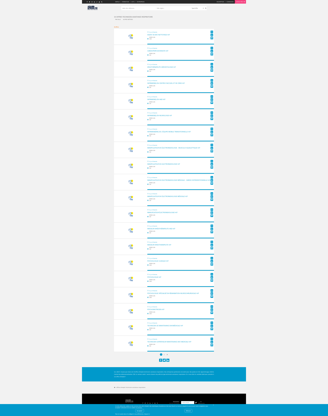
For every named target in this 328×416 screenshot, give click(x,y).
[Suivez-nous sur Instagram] (92, 2)
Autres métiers (128, 19)
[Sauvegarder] (149, 44)
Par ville (118, 19)
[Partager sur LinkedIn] (167, 360)
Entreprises (141, 2)
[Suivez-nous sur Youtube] (99, 2)
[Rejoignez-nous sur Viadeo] (97, 2)
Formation (125, 2)
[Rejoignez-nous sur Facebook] (87, 2)
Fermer (213, 405)
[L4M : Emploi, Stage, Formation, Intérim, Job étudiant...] (92, 8)
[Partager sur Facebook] (160, 360)
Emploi (117, 2)
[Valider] (196, 402)
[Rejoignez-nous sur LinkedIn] (94, 2)
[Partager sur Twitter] (164, 360)
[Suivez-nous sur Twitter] (89, 2)
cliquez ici (147, 414)
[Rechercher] (205, 8)
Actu (133, 2)
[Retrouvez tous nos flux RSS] (102, 2)
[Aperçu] (212, 44)
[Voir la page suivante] (167, 355)
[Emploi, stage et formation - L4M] (114, 387)
